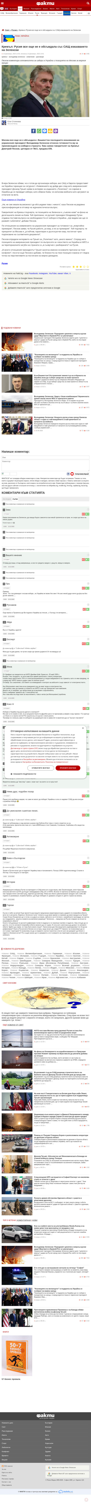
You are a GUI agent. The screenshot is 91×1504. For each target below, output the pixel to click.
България (13, 9)
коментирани (24, 1220)
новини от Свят (15, 1025)
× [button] (83, 728)
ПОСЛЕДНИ (7, 499)
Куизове (48, 1460)
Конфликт (5, 1451)
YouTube (53, 273)
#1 (12, 648)
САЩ (2, 13)
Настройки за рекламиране (34, 759)
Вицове (4, 1460)
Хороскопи (49, 1443)
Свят (20, 9)
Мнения (26, 9)
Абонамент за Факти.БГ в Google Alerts (26, 283)
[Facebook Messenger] (44, 131)
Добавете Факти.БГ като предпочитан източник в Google (34, 288)
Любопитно (6, 1447)
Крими (73, 9)
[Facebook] (33, 131)
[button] (23, 774)
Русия (37, 13)
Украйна (67, 13)
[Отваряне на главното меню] (2, 3)
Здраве (48, 1451)
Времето (5, 1456)
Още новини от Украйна (13, 199)
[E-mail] (50, 131)
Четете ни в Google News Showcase (64, 1467)
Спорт (79, 9)
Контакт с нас (6, 1482)
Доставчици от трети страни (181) (24, 748)
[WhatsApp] (39, 131)
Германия (23, 13)
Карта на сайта (7, 1472)
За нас (4, 1469)
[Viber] (55, 131)
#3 (12, 845)
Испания (52, 13)
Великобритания (12, 13)
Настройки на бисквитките (34, 762)
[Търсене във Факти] (88, 3)
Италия (30, 13)
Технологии (65, 9)
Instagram (43, 273)
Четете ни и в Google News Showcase (25, 278)
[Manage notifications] (86, 1499)
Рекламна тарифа (8, 1479)
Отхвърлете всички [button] (41, 768)
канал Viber (63, 273)
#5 (12, 778)
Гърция (59, 13)
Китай (80, 13)
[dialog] (45, 751)
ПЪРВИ (15, 499)
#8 (14, 523)
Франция (44, 13)
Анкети (47, 1456)
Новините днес (7, 1423)
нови (34, 1220)
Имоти (52, 9)
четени (12, 1220)
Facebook (33, 273)
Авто (57, 9)
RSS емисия (8, 1466)
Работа (4, 1475)
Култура (48, 1447)
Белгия (73, 13)
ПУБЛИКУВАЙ (82, 474)
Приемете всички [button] (68, 768)
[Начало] (45, 3)
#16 (13, 867)
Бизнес (45, 9)
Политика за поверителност (56, 762)
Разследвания (36, 9)
